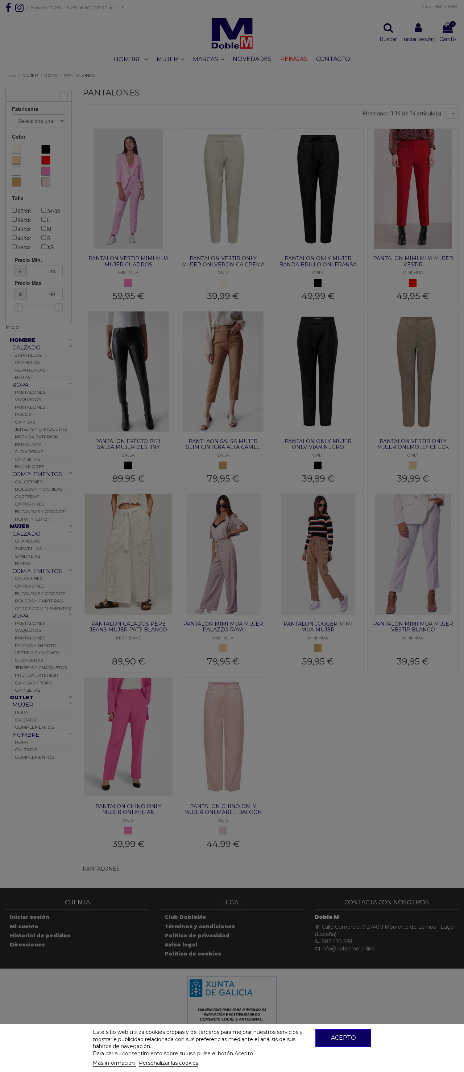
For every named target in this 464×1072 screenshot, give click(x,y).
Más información (114, 1063)
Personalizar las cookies (168, 1063)
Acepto (343, 1037)
